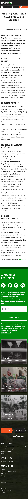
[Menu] (25, 3)
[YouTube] (22, 285)
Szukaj (3, 476)
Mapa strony (4, 473)
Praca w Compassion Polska (8, 471)
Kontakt (3, 469)
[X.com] (3, 285)
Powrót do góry (18, 436)
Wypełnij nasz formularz (7, 461)
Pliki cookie (4, 488)
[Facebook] (10, 285)
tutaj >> (21, 259)
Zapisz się (13, 317)
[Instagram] (16, 285)
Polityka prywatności (6, 490)
